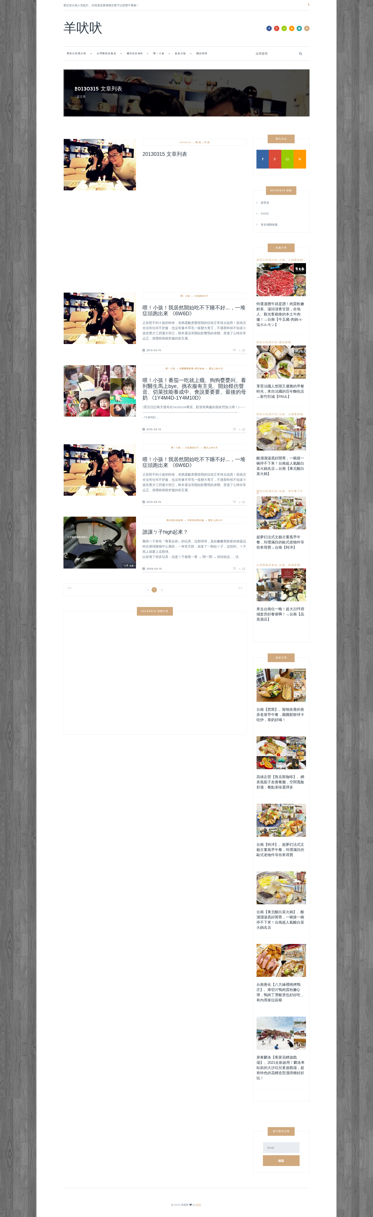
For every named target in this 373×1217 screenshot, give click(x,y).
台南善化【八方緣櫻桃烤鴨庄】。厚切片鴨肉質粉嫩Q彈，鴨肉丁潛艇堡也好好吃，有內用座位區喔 (280, 992)
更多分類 (180, 54)
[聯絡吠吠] (284, 28)
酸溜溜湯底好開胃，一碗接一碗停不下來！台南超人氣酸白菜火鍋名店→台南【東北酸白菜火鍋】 (280, 466)
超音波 (265, 202)
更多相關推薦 (269, 224)
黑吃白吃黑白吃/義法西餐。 (275, 342)
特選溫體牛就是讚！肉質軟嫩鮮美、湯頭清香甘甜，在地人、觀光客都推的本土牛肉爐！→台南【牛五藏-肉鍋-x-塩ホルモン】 (280, 314)
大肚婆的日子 (201, 296)
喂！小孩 (158, 54)
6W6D (265, 213)
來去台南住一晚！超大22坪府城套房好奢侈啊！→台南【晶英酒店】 (280, 614)
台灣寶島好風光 (106, 54)
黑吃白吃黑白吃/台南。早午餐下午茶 (279, 492)
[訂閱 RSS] (291, 28)
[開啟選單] (307, 28)
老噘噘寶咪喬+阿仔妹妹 (192, 368)
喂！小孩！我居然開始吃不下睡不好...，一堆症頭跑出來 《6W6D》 (193, 310)
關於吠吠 (202, 54)
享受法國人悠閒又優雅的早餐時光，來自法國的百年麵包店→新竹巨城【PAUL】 (280, 391)
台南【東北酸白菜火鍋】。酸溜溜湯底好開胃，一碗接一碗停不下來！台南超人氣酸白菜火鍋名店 (280, 920)
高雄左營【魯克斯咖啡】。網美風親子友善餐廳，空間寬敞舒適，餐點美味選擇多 (280, 782)
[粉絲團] (269, 28)
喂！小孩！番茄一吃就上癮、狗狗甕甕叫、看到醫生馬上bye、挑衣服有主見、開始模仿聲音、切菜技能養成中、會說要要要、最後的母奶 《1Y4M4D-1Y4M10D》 (194, 389)
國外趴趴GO (135, 54)
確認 (281, 1160)
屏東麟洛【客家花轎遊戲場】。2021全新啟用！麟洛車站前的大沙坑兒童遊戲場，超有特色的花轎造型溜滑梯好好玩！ (280, 1067)
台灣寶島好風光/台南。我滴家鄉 (278, 565)
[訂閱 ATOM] (299, 28)
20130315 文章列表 (164, 154)
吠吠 (198, 1204)
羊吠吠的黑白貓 (195, 520)
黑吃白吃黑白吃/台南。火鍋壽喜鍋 (279, 260)
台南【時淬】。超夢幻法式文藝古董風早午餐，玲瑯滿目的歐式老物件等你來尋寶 (280, 850)
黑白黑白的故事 (174, 520)
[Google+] (276, 28)
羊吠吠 (82, 29)
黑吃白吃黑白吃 (76, 54)
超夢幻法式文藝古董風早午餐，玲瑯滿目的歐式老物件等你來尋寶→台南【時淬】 (280, 542)
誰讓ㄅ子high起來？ (165, 532)
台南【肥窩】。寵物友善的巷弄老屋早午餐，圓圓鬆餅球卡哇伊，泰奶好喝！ (280, 714)
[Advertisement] (194, 193)
